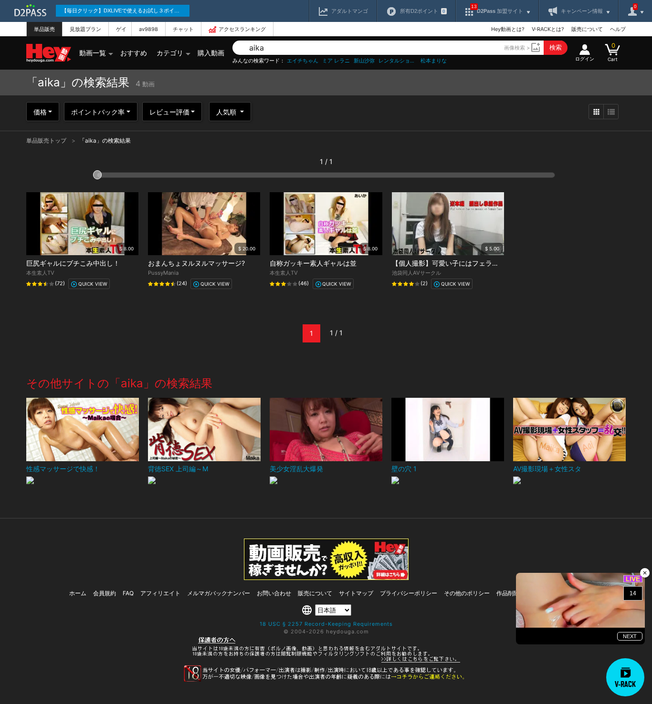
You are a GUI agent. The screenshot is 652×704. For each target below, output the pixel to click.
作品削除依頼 (513, 593)
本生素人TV (40, 272)
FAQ (128, 593)
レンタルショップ (398, 61)
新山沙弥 (364, 61)
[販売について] (326, 577)
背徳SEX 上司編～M (178, 469)
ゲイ (121, 29)
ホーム (77, 593)
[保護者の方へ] (326, 661)
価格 (40, 112)
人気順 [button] (227, 112)
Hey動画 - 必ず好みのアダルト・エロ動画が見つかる (48, 53)
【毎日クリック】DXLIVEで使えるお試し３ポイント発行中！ (125, 10)
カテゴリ (170, 53)
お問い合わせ (274, 593)
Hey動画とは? (508, 29)
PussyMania (163, 272)
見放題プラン (85, 29)
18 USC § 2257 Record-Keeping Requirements (326, 624)
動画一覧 (92, 53)
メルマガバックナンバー (218, 593)
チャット (183, 29)
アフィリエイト (160, 593)
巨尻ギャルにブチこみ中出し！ (73, 263)
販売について (587, 29)
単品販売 (44, 29)
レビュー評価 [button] (169, 112)
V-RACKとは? (548, 29)
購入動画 (211, 53)
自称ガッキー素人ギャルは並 (313, 263)
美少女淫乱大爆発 (296, 469)
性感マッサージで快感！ (63, 469)
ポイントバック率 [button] (98, 112)
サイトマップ (356, 593)
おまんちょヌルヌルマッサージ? (196, 263)
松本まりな (434, 61)
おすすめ (133, 53)
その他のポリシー (467, 593)
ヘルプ (618, 29)
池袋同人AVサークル (416, 272)
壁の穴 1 (404, 469)
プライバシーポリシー (408, 593)
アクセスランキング (242, 29)
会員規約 (104, 593)
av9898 (148, 29)
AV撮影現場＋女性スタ (547, 469)
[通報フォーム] (326, 679)
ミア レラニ (336, 61)
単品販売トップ (47, 140)
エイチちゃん (302, 61)
